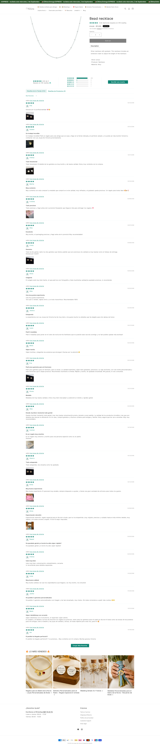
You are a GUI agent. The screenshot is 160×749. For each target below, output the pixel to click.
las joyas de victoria (37, 100)
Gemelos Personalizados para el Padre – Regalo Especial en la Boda (66, 692)
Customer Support (85, 720)
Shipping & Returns (86, 715)
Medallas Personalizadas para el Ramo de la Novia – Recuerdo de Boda (120, 693)
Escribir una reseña (118, 82)
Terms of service (85, 712)
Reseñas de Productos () (57, 91)
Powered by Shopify (87, 743)
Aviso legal (83, 723)
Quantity (92, 31)
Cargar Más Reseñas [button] (80, 645)
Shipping (99, 28)
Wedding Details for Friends (90, 691)
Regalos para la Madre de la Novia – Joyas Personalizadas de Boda (38, 692)
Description (95, 46)
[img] (42, 81)
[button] (65, 7)
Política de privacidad (86, 718)
